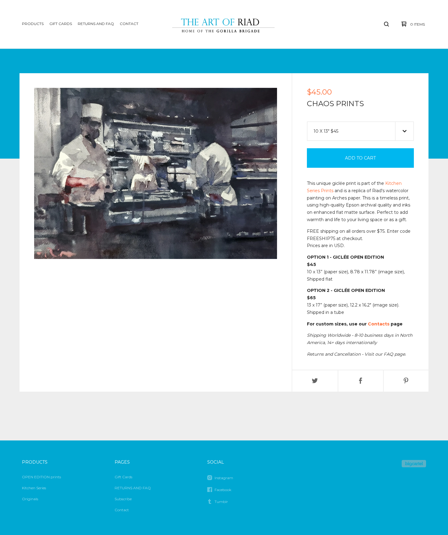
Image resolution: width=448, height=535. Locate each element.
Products (33, 23)
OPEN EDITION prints (41, 477)
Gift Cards (60, 23)
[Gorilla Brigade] (223, 24)
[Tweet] (315, 381)
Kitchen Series (34, 488)
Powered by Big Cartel (414, 463)
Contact (129, 23)
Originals (30, 499)
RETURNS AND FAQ (96, 23)
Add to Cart (360, 158)
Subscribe (123, 499)
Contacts (378, 324)
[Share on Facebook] (360, 381)
